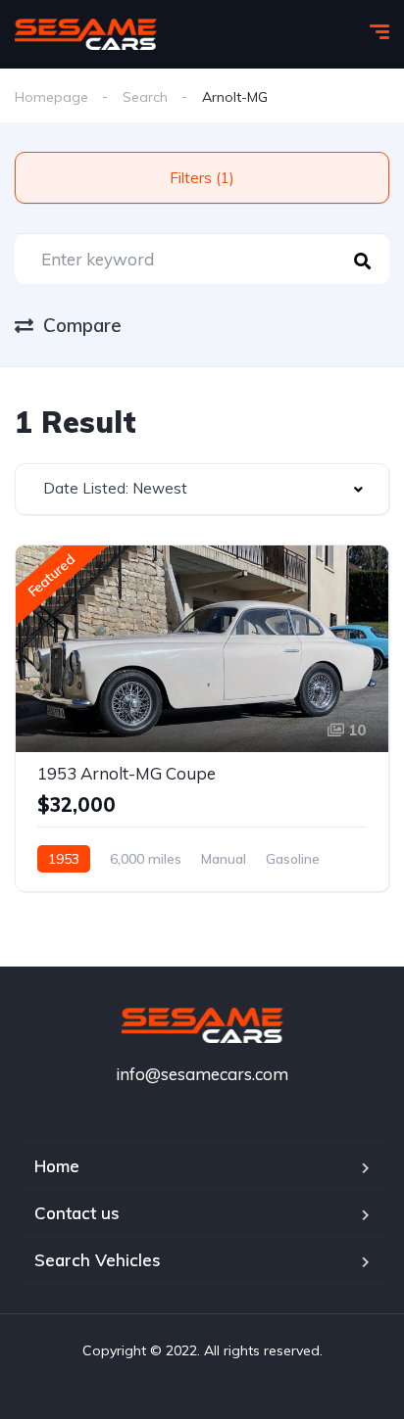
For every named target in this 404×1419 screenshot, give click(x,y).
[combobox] (202, 489)
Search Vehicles (97, 1260)
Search (145, 97)
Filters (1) (202, 177)
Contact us (77, 1213)
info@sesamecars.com (202, 1074)
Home (56, 1166)
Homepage (51, 97)
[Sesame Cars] (86, 34)
